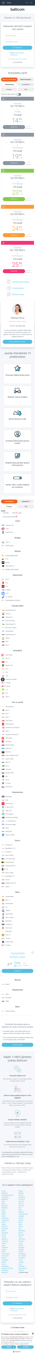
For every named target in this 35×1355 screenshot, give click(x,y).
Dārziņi (4, 1231)
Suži (20, 1228)
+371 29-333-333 (18, 326)
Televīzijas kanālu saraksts (20, 282)
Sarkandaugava (23, 1214)
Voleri (20, 1264)
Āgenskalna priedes (7, 1195)
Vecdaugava (22, 1253)
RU (27, 2)
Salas (20, 1210)
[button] (17, 1352)
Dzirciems (5, 1226)
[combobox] (33, 1333)
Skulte (20, 1222)
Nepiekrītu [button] (25, 1347)
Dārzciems (5, 1228)
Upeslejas (21, 1247)
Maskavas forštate (7, 1268)
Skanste (21, 1220)
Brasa (3, 1210)
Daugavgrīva (5, 1220)
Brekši (3, 1212)
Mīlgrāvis (21, 1193)
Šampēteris (22, 1231)
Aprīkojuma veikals (18, 294)
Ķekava (4, 1258)
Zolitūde (21, 1270)
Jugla (3, 1245)
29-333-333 (18, 62)
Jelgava (4, 1243)
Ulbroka (21, 1245)
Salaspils (21, 1212)
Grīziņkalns (5, 1233)
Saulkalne (21, 1216)
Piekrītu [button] (8, 1347)
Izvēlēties (14, 127)
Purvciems (22, 1199)
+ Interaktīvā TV (26, 84)
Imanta (4, 1237)
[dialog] (17, 1343)
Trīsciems (21, 1241)
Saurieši (21, 1218)
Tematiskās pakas (18, 288)
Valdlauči (21, 1249)
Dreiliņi (4, 1222)
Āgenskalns (5, 1197)
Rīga (20, 1208)
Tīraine (21, 1243)
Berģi (3, 1201)
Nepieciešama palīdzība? (17, 341)
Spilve (20, 1224)
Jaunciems (5, 1241)
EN (31, 2)
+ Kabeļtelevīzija (9, 84)
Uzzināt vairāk (17, 1045)
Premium (9, 89)
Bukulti (4, 1214)
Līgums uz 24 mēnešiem (9, 79)
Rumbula (21, 1205)
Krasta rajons (6, 1253)
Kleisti (3, 1251)
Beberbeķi (5, 1199)
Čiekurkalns (5, 1218)
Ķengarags (5, 1260)
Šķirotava (21, 1235)
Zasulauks (22, 1266)
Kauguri (4, 1249)
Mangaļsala (5, 1266)
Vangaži (21, 1251)
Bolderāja (4, 1208)
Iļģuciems (5, 1239)
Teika (20, 1237)
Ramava (21, 1203)
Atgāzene (4, 1193)
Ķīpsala (4, 1262)
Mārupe (21, 1191)
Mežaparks (5, 1270)
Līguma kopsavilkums (28, 127)
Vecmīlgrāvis (22, 1256)
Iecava (4, 1235)
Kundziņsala (5, 1256)
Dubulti (4, 1224)
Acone (4, 1191)
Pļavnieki (21, 1201)
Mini (26, 89)
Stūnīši (21, 1226)
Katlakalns (5, 1247)
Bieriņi (3, 1203)
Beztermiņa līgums (25, 79)
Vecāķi (21, 1260)
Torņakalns (22, 1239)
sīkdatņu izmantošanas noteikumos (23, 1342)
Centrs (4, 1216)
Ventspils (21, 1262)
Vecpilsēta (22, 1258)
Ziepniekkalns (23, 1268)
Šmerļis (21, 1233)
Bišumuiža (5, 1205)
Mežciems (5, 1272)
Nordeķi (21, 1195)
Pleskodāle (22, 1197)
